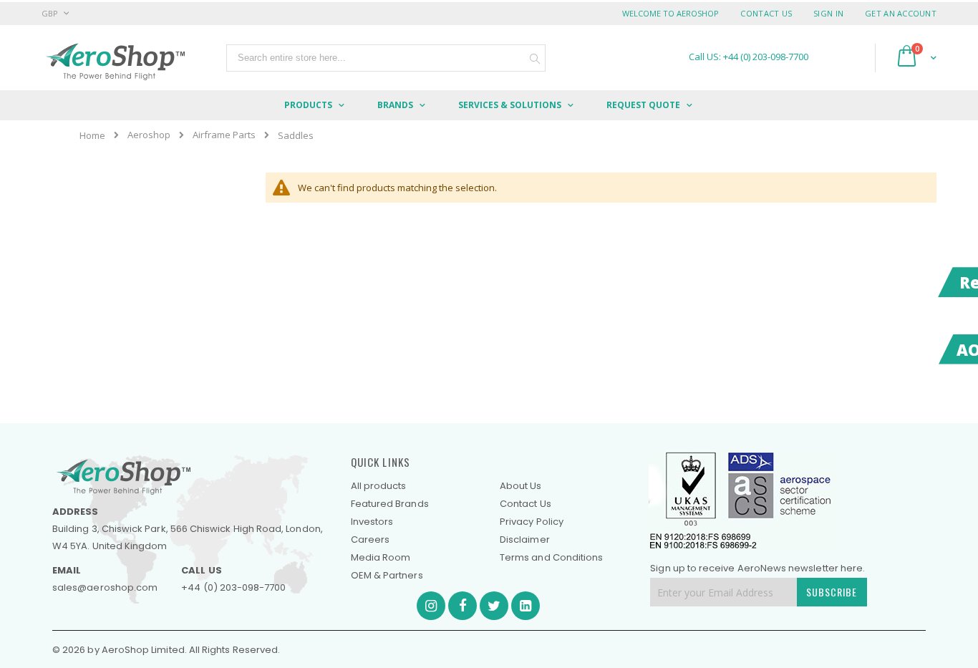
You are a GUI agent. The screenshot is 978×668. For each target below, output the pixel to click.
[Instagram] (431, 605)
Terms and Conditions (551, 557)
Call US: (748, 57)
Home (92, 135)
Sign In (828, 13)
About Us (521, 486)
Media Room (381, 557)
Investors (372, 521)
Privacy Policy (531, 521)
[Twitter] (494, 605)
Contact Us (766, 13)
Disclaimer (525, 539)
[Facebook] (462, 605)
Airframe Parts (224, 135)
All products (379, 486)
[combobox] (386, 58)
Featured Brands (390, 503)
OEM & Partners (387, 575)
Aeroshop (148, 135)
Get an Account (900, 13)
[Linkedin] (525, 605)
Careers (370, 539)
